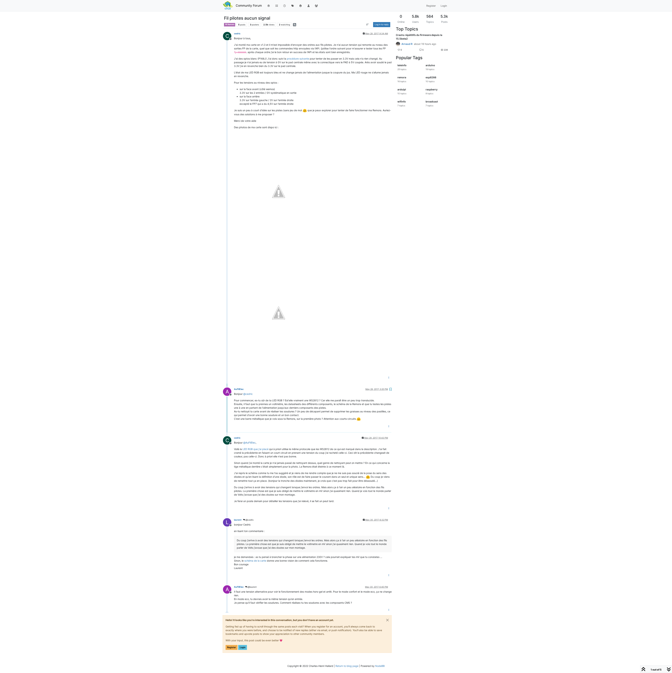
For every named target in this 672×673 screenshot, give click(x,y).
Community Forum (249, 5)
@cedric (249, 520)
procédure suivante (298, 58)
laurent (237, 520)
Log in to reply (382, 24)
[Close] (387, 620)
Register (231, 647)
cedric (237, 33)
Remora (230, 24)
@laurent (252, 587)
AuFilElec (239, 389)
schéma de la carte (255, 560)
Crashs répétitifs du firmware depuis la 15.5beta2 (419, 36)
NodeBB (380, 665)
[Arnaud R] (398, 44)
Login (242, 647)
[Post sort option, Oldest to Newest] (367, 24)
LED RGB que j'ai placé (255, 449)
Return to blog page (346, 665)
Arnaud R (406, 44)
